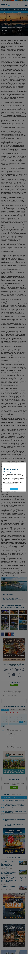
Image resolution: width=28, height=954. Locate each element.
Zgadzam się (14, 489)
